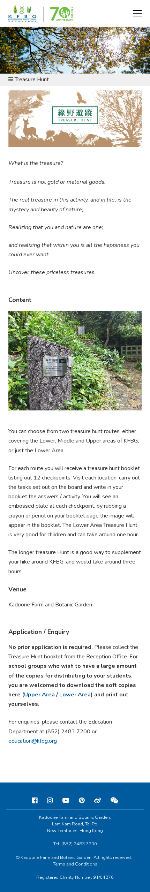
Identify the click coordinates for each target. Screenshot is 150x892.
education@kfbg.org (32, 741)
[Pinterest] (81, 800)
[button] (137, 13)
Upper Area (39, 694)
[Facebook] (34, 800)
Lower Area (75, 694)
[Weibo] (97, 800)
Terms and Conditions (75, 864)
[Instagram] (49, 800)
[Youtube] (66, 800)
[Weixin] (114, 800)
